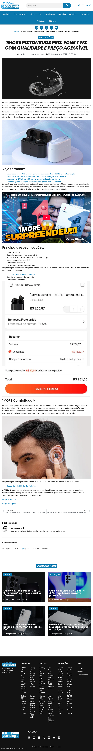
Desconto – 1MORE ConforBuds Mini (21, 486)
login (23, 548)
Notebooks (50, 14)
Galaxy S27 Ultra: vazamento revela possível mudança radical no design (25, 704)
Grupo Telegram (9, 503)
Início (16, 32)
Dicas (32, 14)
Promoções (85, 14)
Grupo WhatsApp (9, 499)
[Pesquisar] (67, 5)
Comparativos (20, 14)
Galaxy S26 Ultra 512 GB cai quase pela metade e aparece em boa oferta (70, 701)
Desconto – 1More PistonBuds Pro (21, 274)
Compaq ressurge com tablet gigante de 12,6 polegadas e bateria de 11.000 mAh (34, 706)
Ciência (52, 21)
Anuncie (80, 671)
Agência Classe (17, 748)
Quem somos (82, 675)
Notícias (62, 14)
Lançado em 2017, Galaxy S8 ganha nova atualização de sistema (34, 179)
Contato (80, 668)
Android (6, 14)
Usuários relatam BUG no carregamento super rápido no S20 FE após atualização (41, 174)
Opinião (72, 14)
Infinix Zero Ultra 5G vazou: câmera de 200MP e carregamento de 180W (37, 176)
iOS (40, 14)
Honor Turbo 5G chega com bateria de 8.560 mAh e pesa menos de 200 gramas (51, 708)
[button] (37, 28)
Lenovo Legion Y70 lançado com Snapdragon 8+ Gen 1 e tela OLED (34, 181)
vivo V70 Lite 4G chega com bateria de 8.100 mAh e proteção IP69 (52, 678)
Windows (41, 21)
